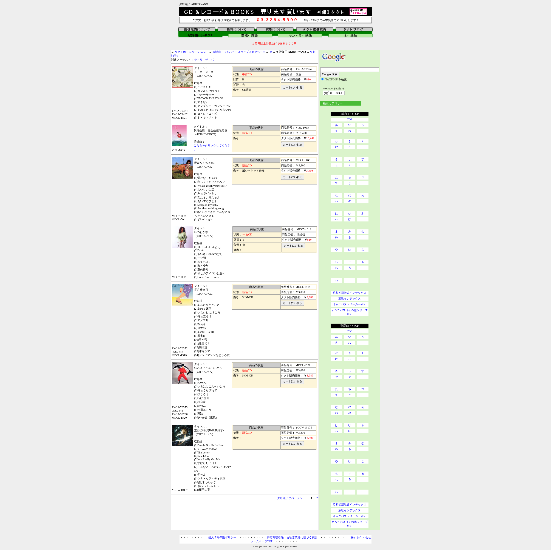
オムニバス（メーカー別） (349, 304)
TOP (349, 119)
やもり (198, 59)
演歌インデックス (349, 298)
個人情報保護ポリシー (222, 537)
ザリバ (209, 59)
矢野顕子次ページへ (289, 498)
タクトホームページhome (190, 52)
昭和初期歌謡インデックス (349, 292)
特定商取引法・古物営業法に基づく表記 (292, 537)
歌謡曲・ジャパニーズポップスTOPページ (238, 52)
